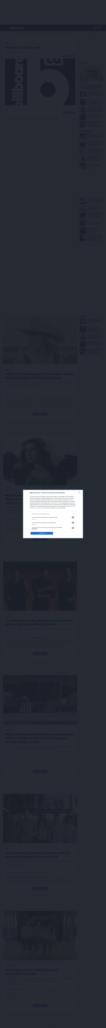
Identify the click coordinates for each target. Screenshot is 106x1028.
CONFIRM (42, 533)
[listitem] (53, 514)
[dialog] (53, 514)
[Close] (79, 492)
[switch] (72, 517)
